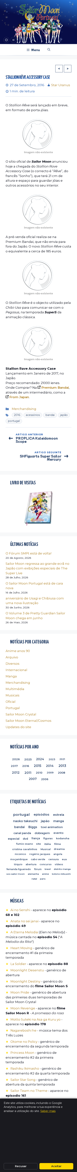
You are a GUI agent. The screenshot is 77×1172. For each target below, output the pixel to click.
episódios (41, 814)
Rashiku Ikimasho (24, 1068)
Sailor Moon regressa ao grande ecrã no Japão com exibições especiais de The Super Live (37, 568)
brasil (48, 869)
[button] (49, 49)
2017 (14, 766)
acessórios (33, 415)
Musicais (12, 695)
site (38, 843)
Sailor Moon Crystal (21, 714)
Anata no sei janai (24, 921)
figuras (48, 838)
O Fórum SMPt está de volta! (28, 553)
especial (13, 838)
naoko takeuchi (25, 821)
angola (57, 854)
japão (64, 415)
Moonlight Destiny (25, 981)
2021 (62, 759)
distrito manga (62, 869)
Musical (46, 849)
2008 (61, 772)
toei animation (52, 827)
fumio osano (24, 843)
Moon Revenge (23, 1008)
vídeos (59, 864)
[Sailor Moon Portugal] (39, 12)
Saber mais (48, 1111)
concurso (46, 864)
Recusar (21, 1166)
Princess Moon (22, 1053)
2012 (16, 772)
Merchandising (24, 409)
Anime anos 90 (18, 651)
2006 (44, 779)
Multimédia (15, 689)
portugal (14, 421)
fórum (37, 869)
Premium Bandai (55, 387)
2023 (52, 759)
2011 (27, 773)
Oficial (11, 701)
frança (35, 838)
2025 (28, 759)
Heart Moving (21, 948)
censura (53, 859)
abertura (31, 864)
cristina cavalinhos (24, 849)
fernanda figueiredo (18, 869)
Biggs (32, 827)
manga (58, 821)
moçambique (19, 859)
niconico (20, 854)
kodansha (62, 838)
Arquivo (12, 657)
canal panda (22, 833)
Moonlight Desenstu (27, 970)
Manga (11, 676)
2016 (17, 415)
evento (58, 833)
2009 (50, 772)
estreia (58, 814)
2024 (40, 759)
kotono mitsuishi (61, 874)
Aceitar (56, 1166)
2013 (62, 766)
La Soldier (18, 964)
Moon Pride (19, 992)
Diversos (12, 663)
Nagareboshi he (23, 1030)
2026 (16, 759)
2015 (37, 766)
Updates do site (18, 727)
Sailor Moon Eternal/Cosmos (28, 721)
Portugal (13, 708)
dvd (25, 838)
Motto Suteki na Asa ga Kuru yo (35, 1019)
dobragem (42, 833)
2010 (39, 772)
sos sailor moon (15, 874)
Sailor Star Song (23, 1080)
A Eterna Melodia (24, 932)
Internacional (16, 670)
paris (43, 879)
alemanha (33, 874)
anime (45, 874)
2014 (50, 766)
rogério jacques (39, 854)
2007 (33, 779)
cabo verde (38, 859)
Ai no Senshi (20, 910)
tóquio (18, 864)
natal (34, 879)
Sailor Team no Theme (28, 1091)
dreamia (59, 849)
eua (64, 859)
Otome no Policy (23, 1041)
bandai (50, 415)
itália (47, 843)
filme (57, 843)
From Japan (19, 397)
